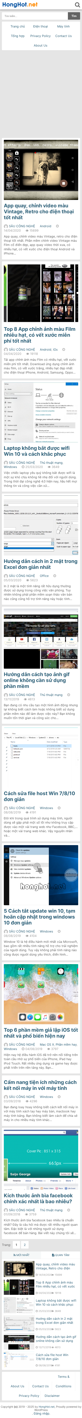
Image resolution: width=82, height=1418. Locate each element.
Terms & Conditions (63, 1381)
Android (45, 226)
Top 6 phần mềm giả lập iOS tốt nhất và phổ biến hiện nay (41, 1033)
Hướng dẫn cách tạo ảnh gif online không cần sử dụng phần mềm (37, 680)
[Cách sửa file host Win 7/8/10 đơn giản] (19, 1366)
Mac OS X (47, 1044)
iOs (55, 349)
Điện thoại (40, 26)
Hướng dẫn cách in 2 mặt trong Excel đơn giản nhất (40, 564)
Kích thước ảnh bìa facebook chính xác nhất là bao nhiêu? (38, 1198)
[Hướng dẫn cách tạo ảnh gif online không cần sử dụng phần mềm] (19, 1348)
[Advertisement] (41, 93)
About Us (40, 45)
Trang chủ (17, 26)
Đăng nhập (41, 1413)
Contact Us (63, 36)
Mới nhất (23, 1255)
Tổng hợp (18, 36)
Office (44, 576)
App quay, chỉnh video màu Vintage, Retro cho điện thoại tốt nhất (39, 211)
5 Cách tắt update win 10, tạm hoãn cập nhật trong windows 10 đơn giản (39, 917)
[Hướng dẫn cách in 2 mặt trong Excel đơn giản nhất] (19, 1330)
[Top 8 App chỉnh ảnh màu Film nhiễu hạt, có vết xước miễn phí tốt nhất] (19, 1294)
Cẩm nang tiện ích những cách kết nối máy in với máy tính (40, 1085)
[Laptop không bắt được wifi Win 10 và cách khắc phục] (19, 1312)
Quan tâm (61, 1255)
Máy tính (63, 26)
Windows (10, 467)
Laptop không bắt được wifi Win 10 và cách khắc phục (37, 451)
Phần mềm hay (66, 1044)
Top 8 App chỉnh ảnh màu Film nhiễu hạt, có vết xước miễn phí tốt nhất (40, 335)
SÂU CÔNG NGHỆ (22, 226)
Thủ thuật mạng (51, 463)
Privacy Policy (40, 36)
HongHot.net (47, 1406)
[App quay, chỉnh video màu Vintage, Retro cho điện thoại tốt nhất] (19, 1276)
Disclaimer (52, 1396)
